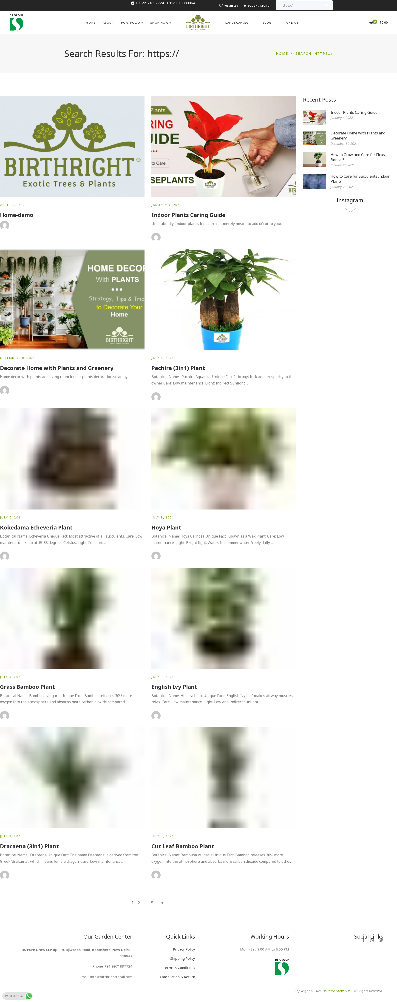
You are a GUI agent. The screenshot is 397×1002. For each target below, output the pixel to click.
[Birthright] (16, 22)
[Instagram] (372, 940)
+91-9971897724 (149, 3)
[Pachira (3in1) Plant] (223, 299)
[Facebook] (363, 940)
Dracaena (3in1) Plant (29, 846)
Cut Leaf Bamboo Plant (182, 846)
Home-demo (16, 215)
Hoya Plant (166, 527)
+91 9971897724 (118, 966)
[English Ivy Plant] (223, 618)
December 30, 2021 (17, 358)
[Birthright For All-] (198, 22)
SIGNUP (265, 5)
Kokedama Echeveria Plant (36, 527)
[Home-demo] (72, 146)
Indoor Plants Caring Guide (188, 215)
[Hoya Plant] (223, 459)
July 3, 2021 (163, 517)
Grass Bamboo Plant (27, 686)
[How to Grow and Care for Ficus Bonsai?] (314, 159)
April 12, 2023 (13, 205)
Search (326, 5)
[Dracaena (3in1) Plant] (72, 777)
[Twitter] (381, 940)
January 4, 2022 (167, 205)
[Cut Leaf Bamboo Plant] (223, 777)
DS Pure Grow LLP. (336, 990)
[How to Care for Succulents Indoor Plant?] (314, 181)
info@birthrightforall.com (111, 976)
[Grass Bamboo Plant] (72, 618)
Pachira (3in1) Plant (178, 368)
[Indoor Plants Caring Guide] (223, 146)
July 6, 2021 (163, 358)
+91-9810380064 (181, 3)
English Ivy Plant (174, 686)
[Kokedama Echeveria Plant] (72, 459)
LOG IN (253, 5)
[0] (371, 22)
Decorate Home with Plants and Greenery (56, 368)
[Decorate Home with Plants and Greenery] (72, 299)
